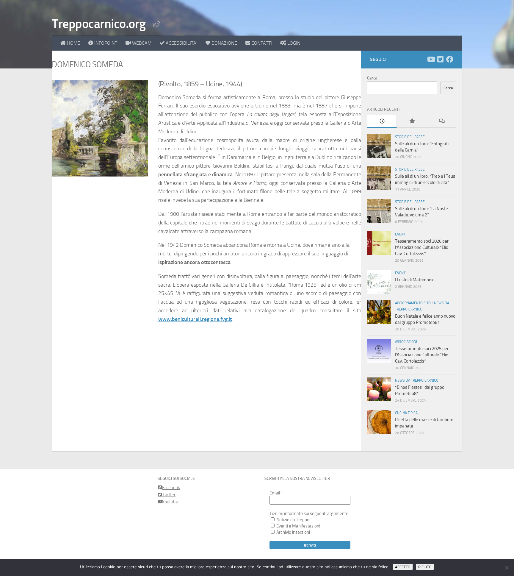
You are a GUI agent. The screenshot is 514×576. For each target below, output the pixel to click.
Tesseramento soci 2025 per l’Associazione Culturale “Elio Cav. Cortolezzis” (422, 355)
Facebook (171, 487)
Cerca (372, 78)
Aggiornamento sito (413, 303)
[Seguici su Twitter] (440, 59)
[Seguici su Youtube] (430, 59)
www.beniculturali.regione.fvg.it (195, 319)
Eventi (400, 234)
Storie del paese (410, 137)
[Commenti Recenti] (441, 121)
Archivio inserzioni (292, 532)
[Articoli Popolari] (412, 121)
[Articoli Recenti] (382, 121)
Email (276, 493)
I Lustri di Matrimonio (415, 279)
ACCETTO (402, 567)
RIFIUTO (425, 567)
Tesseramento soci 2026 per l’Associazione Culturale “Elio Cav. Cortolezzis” (422, 247)
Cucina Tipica (406, 413)
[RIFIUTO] (507, 568)
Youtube (170, 502)
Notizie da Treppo (292, 519)
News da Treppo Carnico (416, 380)
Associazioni (406, 342)
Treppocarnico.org (99, 23)
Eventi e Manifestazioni (297, 526)
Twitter (168, 494)
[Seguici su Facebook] (449, 59)
